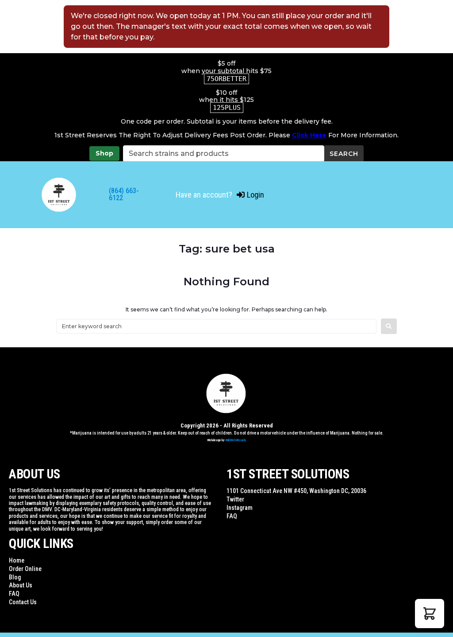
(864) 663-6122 (124, 194)
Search (344, 154)
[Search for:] (216, 326)
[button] (429, 613)
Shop (104, 153)
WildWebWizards (235, 440)
